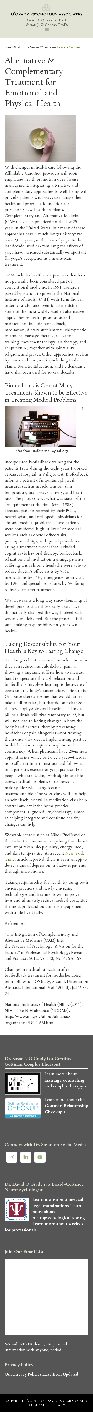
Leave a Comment (69, 47)
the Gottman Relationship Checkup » (66, 1106)
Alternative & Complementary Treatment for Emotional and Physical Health (34, 82)
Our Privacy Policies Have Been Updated (41, 1374)
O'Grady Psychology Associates (46, 15)
